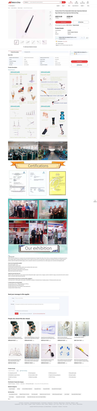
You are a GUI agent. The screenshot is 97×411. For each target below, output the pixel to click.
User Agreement (54, 406)
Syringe (18, 388)
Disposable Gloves (37, 388)
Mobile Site (72, 402)
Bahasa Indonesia (79, 404)
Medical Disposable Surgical (57, 394)
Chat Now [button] (81, 22)
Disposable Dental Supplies (56, 388)
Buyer (63, 5)
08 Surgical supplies (72, 375)
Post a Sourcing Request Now (39, 313)
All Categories (12, 5)
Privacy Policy (65, 406)
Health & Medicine (14, 7)
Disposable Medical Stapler (76, 394)
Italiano (43, 404)
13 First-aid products (72, 377)
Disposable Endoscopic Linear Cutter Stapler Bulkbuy (36, 396)
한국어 (58, 404)
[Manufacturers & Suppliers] (14, 2)
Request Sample (76, 25)
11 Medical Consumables (32, 377)
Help (69, 5)
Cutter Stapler (11, 396)
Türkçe (70, 404)
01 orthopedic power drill (12, 373)
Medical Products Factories (24, 394)
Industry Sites (56, 402)
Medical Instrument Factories (45, 394)
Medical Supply (20, 7)
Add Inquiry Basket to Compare (31, 46)
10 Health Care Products (12, 377)
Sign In (57, 45)
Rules (88, 5)
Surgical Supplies (12, 388)
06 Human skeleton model (32, 375)
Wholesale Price (50, 402)
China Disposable (34, 394)
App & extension (75, 5)
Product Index (68, 402)
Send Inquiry (63, 22)
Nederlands (50, 404)
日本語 (61, 404)
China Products (26, 402)
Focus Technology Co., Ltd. (41, 406)
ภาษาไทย (66, 404)
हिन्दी (63, 404)
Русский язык (38, 404)
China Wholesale (43, 402)
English (22, 404)
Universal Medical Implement (27, 388)
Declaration (60, 406)
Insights (77, 402)
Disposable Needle (46, 388)
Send (16, 313)
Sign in (88, 2)
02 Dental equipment (31, 373)
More (9, 398)
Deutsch (46, 404)
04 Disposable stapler (72, 373)
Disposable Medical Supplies (28, 7)
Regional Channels (62, 402)
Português (29, 404)
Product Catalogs (24, 370)
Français (34, 404)
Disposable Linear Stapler (20, 396)
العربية (54, 404)
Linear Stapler (66, 394)
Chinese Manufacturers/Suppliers (35, 402)
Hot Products (21, 402)
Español (26, 404)
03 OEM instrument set (52, 373)
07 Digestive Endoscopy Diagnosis (54, 375)
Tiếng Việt (74, 404)
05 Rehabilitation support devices (14, 375)
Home (9, 7)
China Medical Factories (13, 394)
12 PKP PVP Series (51, 377)
